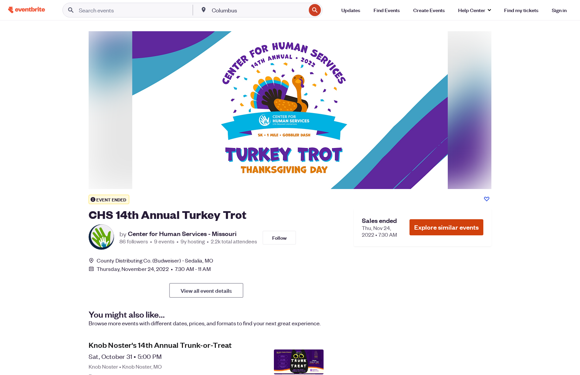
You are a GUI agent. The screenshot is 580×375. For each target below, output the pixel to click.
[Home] (26, 10)
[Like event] (486, 199)
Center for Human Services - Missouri (182, 234)
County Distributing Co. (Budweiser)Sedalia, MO (155, 260)
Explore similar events (446, 227)
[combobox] (258, 10)
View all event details (206, 290)
